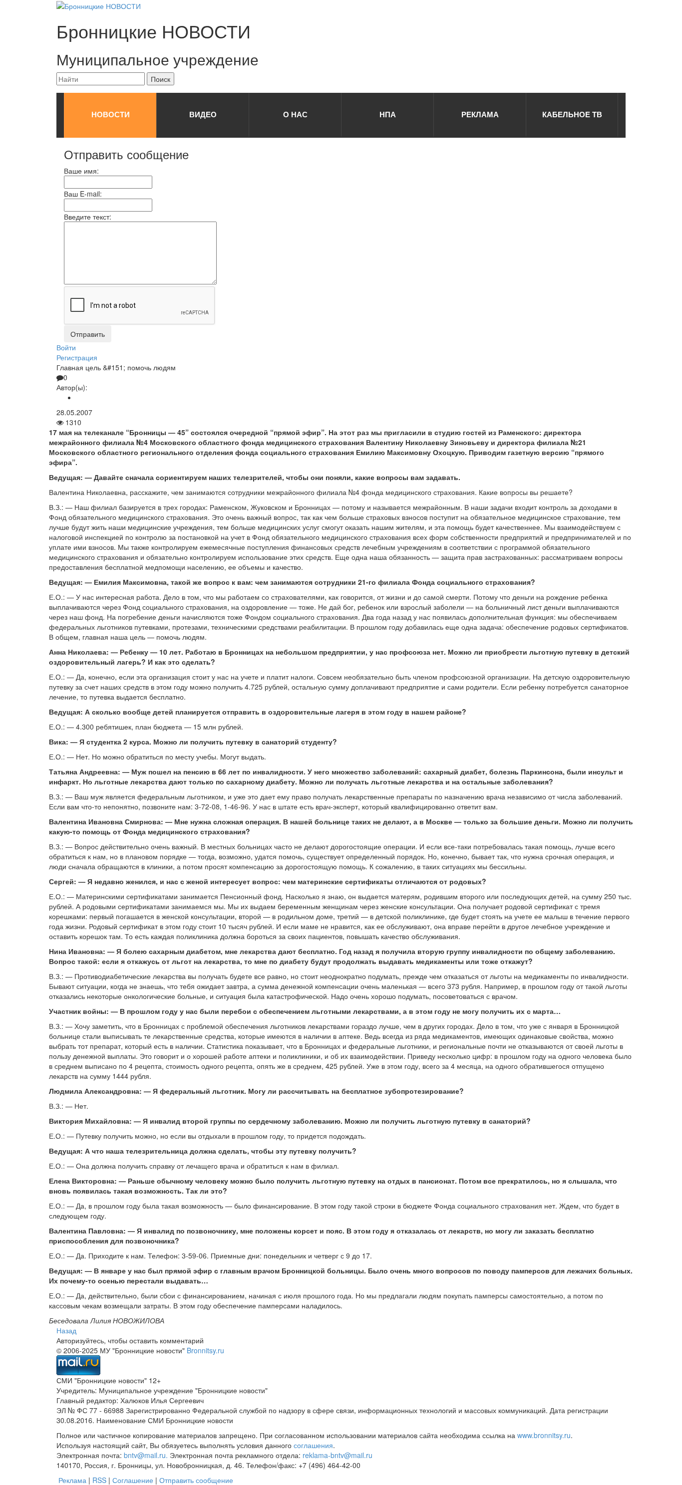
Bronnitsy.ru (205, 1350)
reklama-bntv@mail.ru (337, 1455)
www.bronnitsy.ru (544, 1435)
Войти (66, 347)
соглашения (313, 1445)
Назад (66, 1330)
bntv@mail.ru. (146, 1455)
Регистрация (76, 357)
